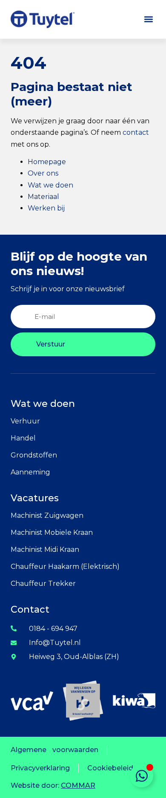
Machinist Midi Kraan (45, 549)
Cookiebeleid (110, 768)
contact (136, 132)
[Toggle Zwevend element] (141, 775)
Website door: (53, 785)
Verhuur (25, 421)
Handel (23, 438)
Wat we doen (50, 185)
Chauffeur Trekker (43, 583)
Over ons (43, 173)
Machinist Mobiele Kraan (52, 532)
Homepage (47, 162)
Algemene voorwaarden (54, 750)
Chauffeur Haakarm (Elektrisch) (65, 566)
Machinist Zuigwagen (47, 515)
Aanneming (30, 472)
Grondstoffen (34, 455)
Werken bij (46, 208)
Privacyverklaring (40, 768)
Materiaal (43, 197)
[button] (148, 19)
